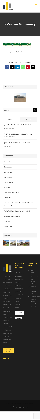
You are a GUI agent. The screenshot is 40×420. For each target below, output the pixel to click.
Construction (8, 177)
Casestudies (8, 167)
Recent (28, 119)
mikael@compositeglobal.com (34, 296)
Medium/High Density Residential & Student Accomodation (18, 204)
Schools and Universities (12, 216)
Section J (7, 221)
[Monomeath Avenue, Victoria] (19, 243)
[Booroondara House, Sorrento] (6, 243)
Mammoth (7, 198)
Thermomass (8, 226)
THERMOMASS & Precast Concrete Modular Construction (18, 125)
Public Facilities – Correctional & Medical (17, 211)
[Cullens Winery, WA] (26, 243)
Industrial (7, 187)
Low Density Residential (11, 192)
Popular (11, 119)
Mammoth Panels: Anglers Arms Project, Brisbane (17, 143)
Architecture (8, 162)
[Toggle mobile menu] (36, 5)
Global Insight (8, 182)
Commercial (8, 172)
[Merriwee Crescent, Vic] (13, 243)
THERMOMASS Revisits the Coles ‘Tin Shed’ (18, 134)
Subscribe (18, 318)
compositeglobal (8, 52)
